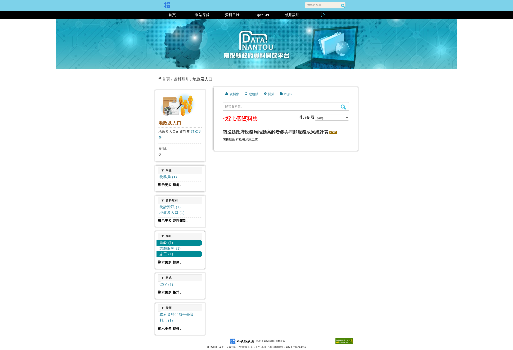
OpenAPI (262, 15)
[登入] (322, 14)
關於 (271, 94)
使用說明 (292, 15)
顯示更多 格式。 (170, 292)
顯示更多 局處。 (170, 185)
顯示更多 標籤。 (170, 262)
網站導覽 (202, 15)
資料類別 (181, 79)
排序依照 (307, 117)
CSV (333, 132)
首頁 (172, 15)
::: (155, 15)
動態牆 (253, 94)
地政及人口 (203, 79)
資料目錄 (232, 15)
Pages (287, 94)
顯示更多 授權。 (170, 328)
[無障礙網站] (344, 341)
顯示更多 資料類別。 (174, 220)
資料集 (234, 94)
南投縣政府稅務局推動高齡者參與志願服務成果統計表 (275, 131)
